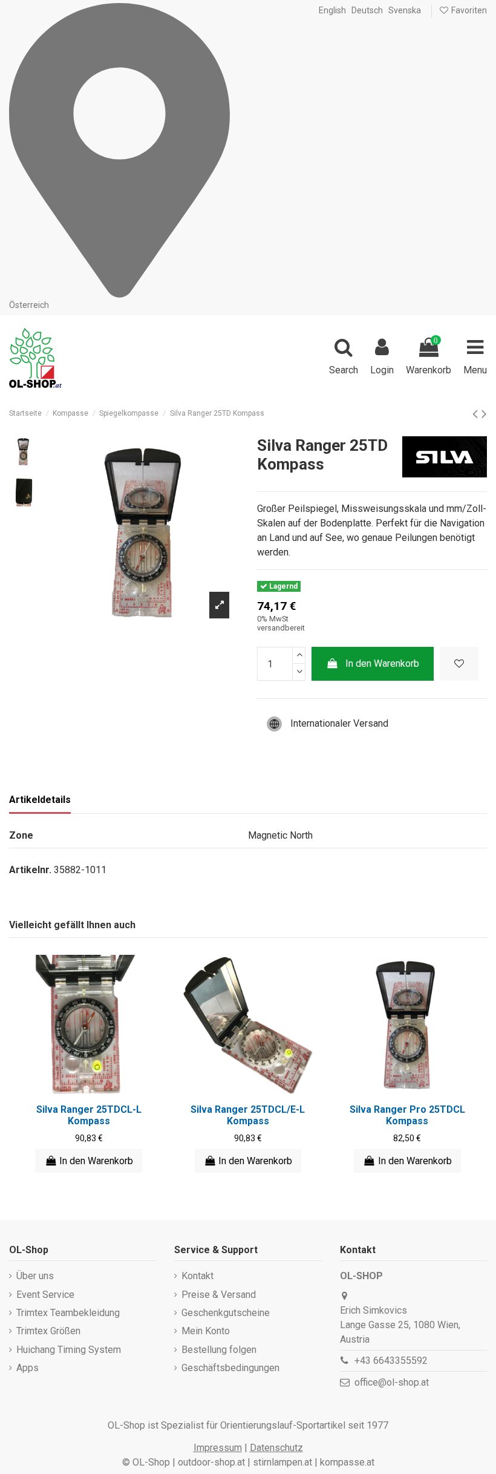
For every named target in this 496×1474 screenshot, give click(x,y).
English (332, 10)
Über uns (35, 1276)
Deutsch (367, 10)
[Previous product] (476, 413)
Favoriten (468, 10)
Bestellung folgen (218, 1349)
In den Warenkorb (382, 663)
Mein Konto (205, 1331)
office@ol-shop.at (391, 1382)
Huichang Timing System (68, 1349)
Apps (27, 1368)
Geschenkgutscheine (225, 1312)
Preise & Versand (218, 1294)
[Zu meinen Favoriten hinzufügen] (459, 664)
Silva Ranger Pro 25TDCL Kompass (407, 1115)
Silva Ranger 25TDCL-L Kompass (89, 1115)
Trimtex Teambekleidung (68, 1312)
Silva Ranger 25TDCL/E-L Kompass (248, 1115)
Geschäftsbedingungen (230, 1368)
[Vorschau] (98, 1091)
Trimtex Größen (48, 1331)
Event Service (45, 1294)
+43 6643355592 (391, 1360)
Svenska (404, 10)
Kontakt (197, 1276)
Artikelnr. (30, 870)
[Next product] (484, 413)
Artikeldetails (40, 799)
